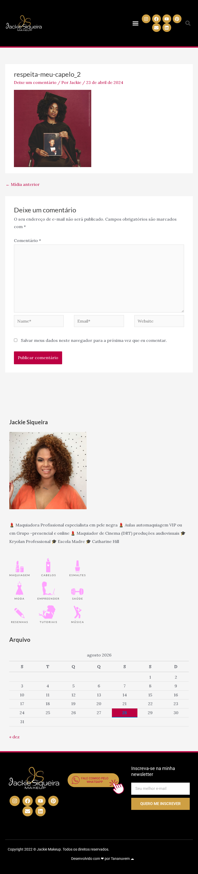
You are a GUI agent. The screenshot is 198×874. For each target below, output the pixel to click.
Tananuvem (120, 858)
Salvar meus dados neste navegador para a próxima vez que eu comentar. (94, 340)
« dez (14, 736)
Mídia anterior (23, 184)
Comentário (27, 240)
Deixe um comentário (35, 82)
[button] (136, 23)
